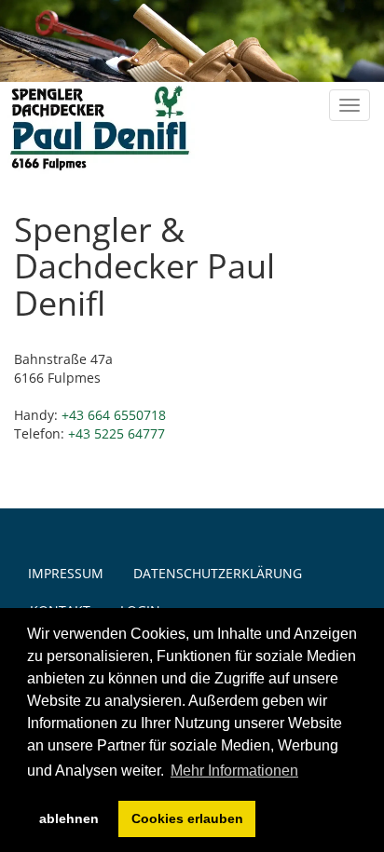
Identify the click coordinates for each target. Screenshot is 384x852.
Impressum (65, 573)
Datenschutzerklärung (217, 573)
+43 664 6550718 (114, 415)
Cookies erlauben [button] (187, 818)
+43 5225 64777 (116, 433)
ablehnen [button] (69, 818)
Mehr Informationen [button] (234, 770)
